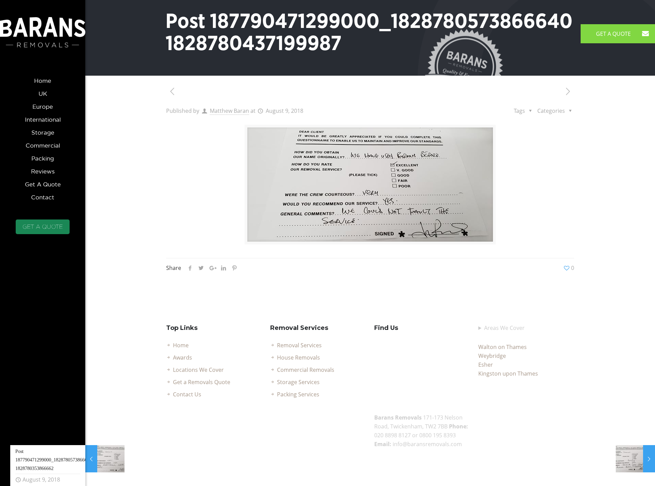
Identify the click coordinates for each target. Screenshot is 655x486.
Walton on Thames (502, 347)
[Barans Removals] (42, 37)
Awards (182, 357)
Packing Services (298, 394)
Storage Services (298, 382)
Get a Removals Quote (201, 382)
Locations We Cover (198, 370)
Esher (485, 364)
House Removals (298, 357)
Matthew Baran (229, 111)
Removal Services (299, 345)
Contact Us (187, 394)
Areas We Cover (504, 328)
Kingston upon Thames (508, 373)
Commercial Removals (305, 370)
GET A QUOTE (43, 227)
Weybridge (492, 356)
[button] (645, 33)
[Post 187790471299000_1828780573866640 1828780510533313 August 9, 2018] (635, 458)
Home (181, 345)
